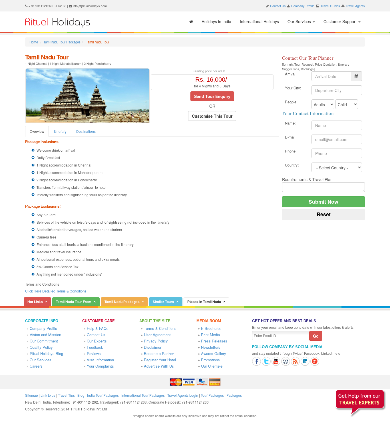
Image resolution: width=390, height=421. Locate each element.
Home (33, 42)
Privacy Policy (156, 341)
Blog (81, 395)
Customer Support (340, 21)
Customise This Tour (212, 116)
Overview (37, 131)
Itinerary (60, 131)
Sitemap (31, 395)
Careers (36, 366)
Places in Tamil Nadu (204, 301)
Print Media (210, 334)
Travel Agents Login (182, 395)
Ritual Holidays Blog (46, 353)
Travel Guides (330, 5)
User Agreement (157, 334)
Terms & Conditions (160, 328)
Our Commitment (44, 341)
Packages (234, 395)
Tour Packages (212, 395)
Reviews (94, 353)
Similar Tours (163, 301)
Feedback (95, 347)
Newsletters (210, 347)
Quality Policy (41, 347)
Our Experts (97, 341)
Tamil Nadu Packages (122, 301)
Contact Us (278, 5)
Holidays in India (216, 21)
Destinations (86, 131)
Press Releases (214, 341)
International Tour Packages (143, 395)
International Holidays (259, 21)
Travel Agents (355, 5)
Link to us (48, 395)
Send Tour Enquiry (212, 96)
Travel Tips (66, 395)
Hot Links (35, 301)
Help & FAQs (97, 328)
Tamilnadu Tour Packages (62, 42)
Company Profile (302, 5)
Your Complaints (100, 366)
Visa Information (100, 359)
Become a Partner (159, 353)
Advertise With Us (159, 366)
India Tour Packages (103, 395)
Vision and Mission (45, 334)
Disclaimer (152, 347)
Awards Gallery (213, 353)
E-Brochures (211, 328)
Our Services (300, 21)
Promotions (210, 359)
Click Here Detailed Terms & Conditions (56, 290)
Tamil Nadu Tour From (73, 301)
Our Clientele (211, 366)
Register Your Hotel (160, 359)
